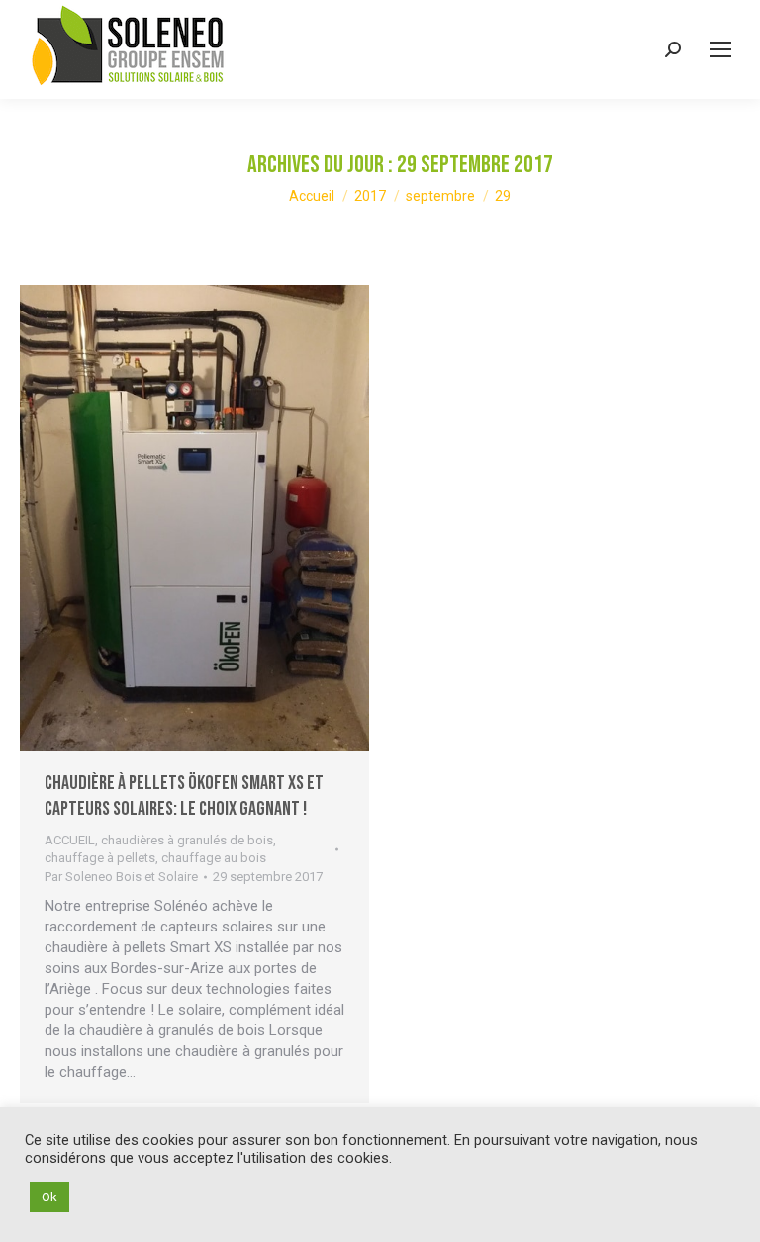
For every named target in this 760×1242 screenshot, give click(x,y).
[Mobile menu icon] (720, 49)
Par (121, 876)
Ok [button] (49, 1197)
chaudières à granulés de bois (187, 840)
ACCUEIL (70, 840)
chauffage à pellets (100, 857)
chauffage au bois (213, 857)
